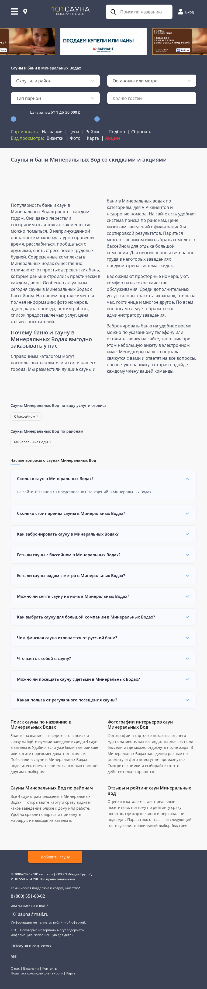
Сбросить (141, 132)
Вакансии (31, 968)
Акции (112, 138)
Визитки (55, 138)
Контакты (49, 968)
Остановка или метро (135, 81)
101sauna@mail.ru (30, 914)
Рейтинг (93, 132)
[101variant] (103, 41)
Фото (75, 138)
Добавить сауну (55, 856)
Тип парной (28, 98)
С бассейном (26, 416)
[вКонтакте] (14, 956)
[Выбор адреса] (25, 12)
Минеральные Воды (32, 441)
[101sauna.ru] (70, 10)
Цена (73, 132)
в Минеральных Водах (59, 68)
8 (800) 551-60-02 (28, 896)
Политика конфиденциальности (37, 973)
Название (52, 132)
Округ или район (33, 81)
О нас (15, 968)
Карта (93, 138)
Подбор (117, 132)
